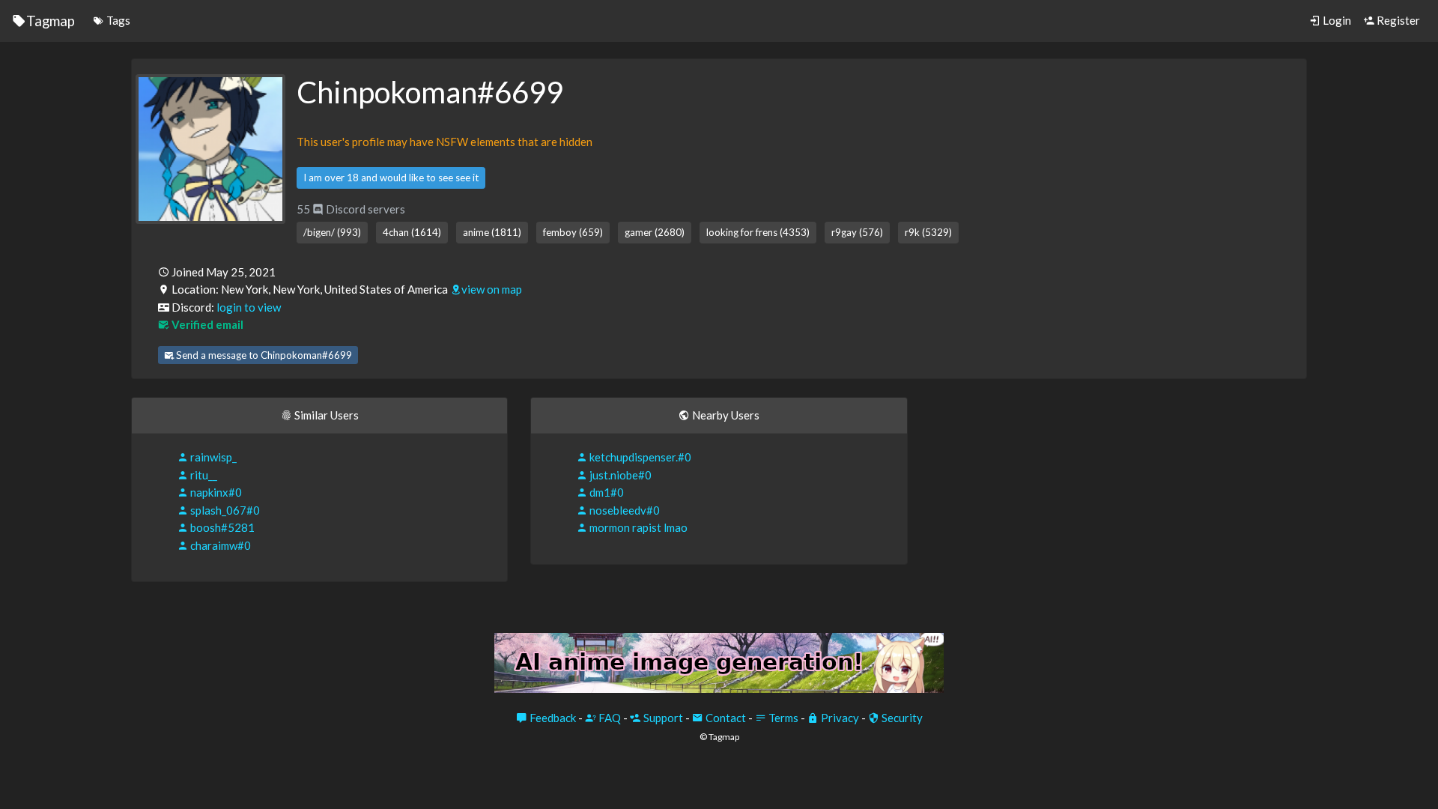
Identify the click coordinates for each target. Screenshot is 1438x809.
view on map (491, 289)
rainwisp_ (212, 457)
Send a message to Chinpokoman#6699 (263, 355)
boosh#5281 (221, 527)
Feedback (551, 717)
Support (662, 717)
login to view (248, 307)
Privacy (839, 717)
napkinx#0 (215, 492)
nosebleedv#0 (623, 510)
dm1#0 (605, 492)
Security (901, 717)
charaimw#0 (219, 545)
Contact (724, 717)
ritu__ (202, 475)
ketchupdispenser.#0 (639, 457)
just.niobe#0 (619, 475)
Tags (117, 20)
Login (1335, 20)
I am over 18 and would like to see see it (391, 178)
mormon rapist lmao (637, 527)
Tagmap (50, 20)
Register (1397, 20)
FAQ (608, 717)
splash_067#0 (224, 510)
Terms (782, 717)
